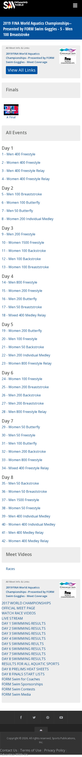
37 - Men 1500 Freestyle (20, 500)
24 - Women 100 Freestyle (22, 379)
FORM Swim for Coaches (21, 679)
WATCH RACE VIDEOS (19, 613)
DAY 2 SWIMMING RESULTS (24, 628)
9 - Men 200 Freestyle (18, 234)
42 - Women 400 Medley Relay (25, 541)
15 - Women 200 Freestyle (22, 290)
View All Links (22, 70)
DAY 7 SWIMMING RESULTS (24, 653)
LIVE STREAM (12, 618)
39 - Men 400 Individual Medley (26, 516)
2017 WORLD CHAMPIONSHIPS (26, 603)
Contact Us (8, 750)
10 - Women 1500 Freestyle (23, 242)
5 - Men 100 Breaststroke (22, 194)
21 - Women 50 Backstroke (23, 347)
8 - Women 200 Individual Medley (27, 219)
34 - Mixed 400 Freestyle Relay (25, 468)
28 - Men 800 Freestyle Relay (24, 411)
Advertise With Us (14, 754)
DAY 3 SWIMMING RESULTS (24, 633)
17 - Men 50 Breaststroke (22, 307)
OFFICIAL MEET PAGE (18, 608)
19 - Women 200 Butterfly (22, 330)
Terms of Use (30, 750)
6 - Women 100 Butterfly (21, 202)
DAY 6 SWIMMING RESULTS (24, 648)
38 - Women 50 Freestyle (21, 508)
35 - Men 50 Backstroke (20, 483)
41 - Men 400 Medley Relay (23, 532)
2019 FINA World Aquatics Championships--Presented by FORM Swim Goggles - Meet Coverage (30, 58)
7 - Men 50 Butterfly (17, 210)
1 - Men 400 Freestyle (18, 154)
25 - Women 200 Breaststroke (25, 387)
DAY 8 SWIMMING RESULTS (24, 658)
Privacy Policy (54, 750)
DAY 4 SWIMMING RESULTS (24, 638)
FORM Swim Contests (18, 689)
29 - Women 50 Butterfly (21, 427)
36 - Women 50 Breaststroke (24, 491)
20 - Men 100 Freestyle (19, 339)
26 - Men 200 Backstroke (21, 395)
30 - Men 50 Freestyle (18, 435)
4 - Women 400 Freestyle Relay (26, 179)
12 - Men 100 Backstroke (21, 259)
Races (10, 568)
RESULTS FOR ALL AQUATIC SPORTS (30, 664)
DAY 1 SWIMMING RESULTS (24, 623)
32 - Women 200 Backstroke (24, 451)
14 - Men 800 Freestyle (19, 282)
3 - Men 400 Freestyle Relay (23, 170)
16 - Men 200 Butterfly (19, 299)
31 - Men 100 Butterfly (19, 443)
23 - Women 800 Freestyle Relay (27, 363)
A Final (11, 117)
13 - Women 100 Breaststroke (25, 267)
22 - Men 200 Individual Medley (26, 355)
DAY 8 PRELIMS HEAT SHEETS (25, 669)
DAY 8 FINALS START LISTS (23, 674)
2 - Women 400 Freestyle (21, 162)
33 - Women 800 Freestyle (22, 460)
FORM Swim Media (16, 694)
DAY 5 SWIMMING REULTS (23, 643)
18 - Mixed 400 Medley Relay (24, 315)
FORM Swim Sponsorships (22, 684)
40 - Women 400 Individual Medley (28, 524)
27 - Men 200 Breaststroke (23, 403)
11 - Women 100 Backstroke (24, 250)
